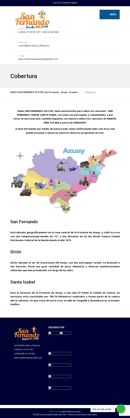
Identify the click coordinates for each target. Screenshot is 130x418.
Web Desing (55, 411)
